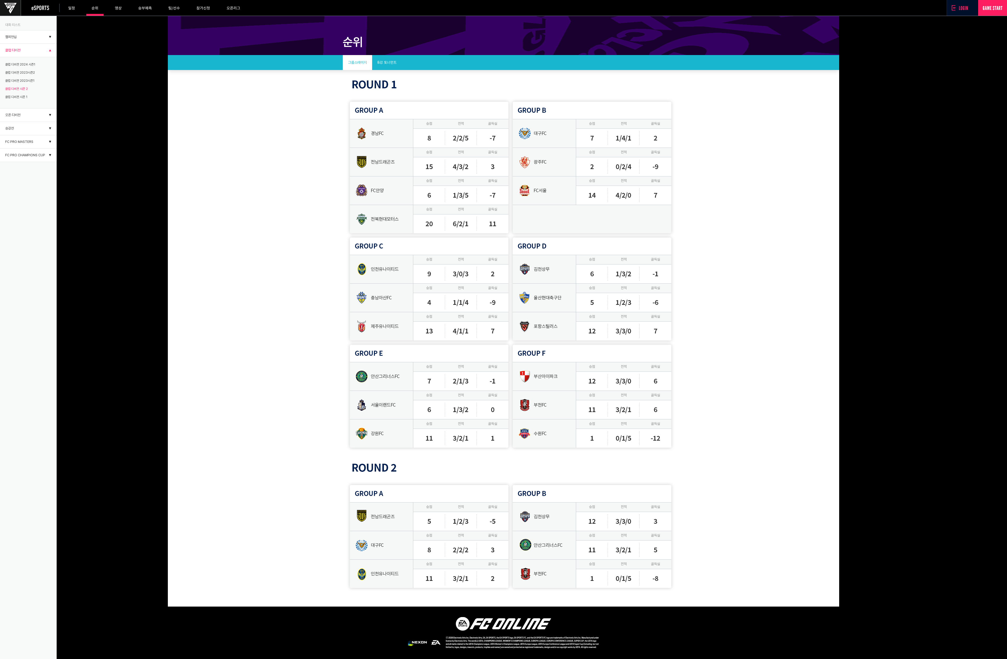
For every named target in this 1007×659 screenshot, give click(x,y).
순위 (95, 7)
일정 (71, 7)
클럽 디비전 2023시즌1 (19, 81)
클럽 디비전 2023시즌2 (20, 72)
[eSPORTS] (40, 8)
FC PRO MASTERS (19, 142)
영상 (118, 7)
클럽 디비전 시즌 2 (16, 89)
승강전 (9, 128)
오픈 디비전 (12, 115)
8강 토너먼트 (387, 62)
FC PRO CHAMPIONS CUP (25, 155)
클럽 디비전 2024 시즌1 (20, 64)
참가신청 (203, 7)
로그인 (961, 8)
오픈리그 (233, 7)
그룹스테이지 (357, 62)
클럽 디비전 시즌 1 (16, 97)
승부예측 (145, 7)
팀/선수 (174, 7)
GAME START (992, 8)
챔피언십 (11, 37)
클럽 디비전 (12, 50)
